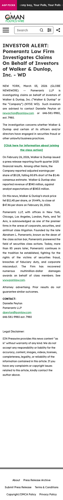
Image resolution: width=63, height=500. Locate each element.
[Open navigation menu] (6, 30)
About (16, 480)
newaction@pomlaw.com (18, 113)
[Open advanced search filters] (49, 30)
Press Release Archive (37, 480)
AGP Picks (8, 5)
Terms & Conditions (46, 487)
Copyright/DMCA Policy (21, 494)
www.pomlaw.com (14, 280)
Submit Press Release (18, 487)
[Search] (41, 30)
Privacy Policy (48, 494)
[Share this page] (58, 30)
